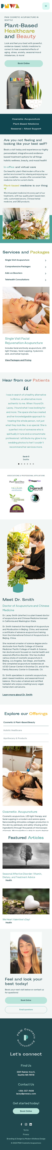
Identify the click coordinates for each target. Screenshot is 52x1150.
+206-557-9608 (26, 1090)
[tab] (26, 260)
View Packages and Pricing (18, 360)
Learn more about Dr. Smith (17, 694)
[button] (46, 6)
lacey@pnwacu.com (26, 1093)
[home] (10, 6)
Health (9, 880)
